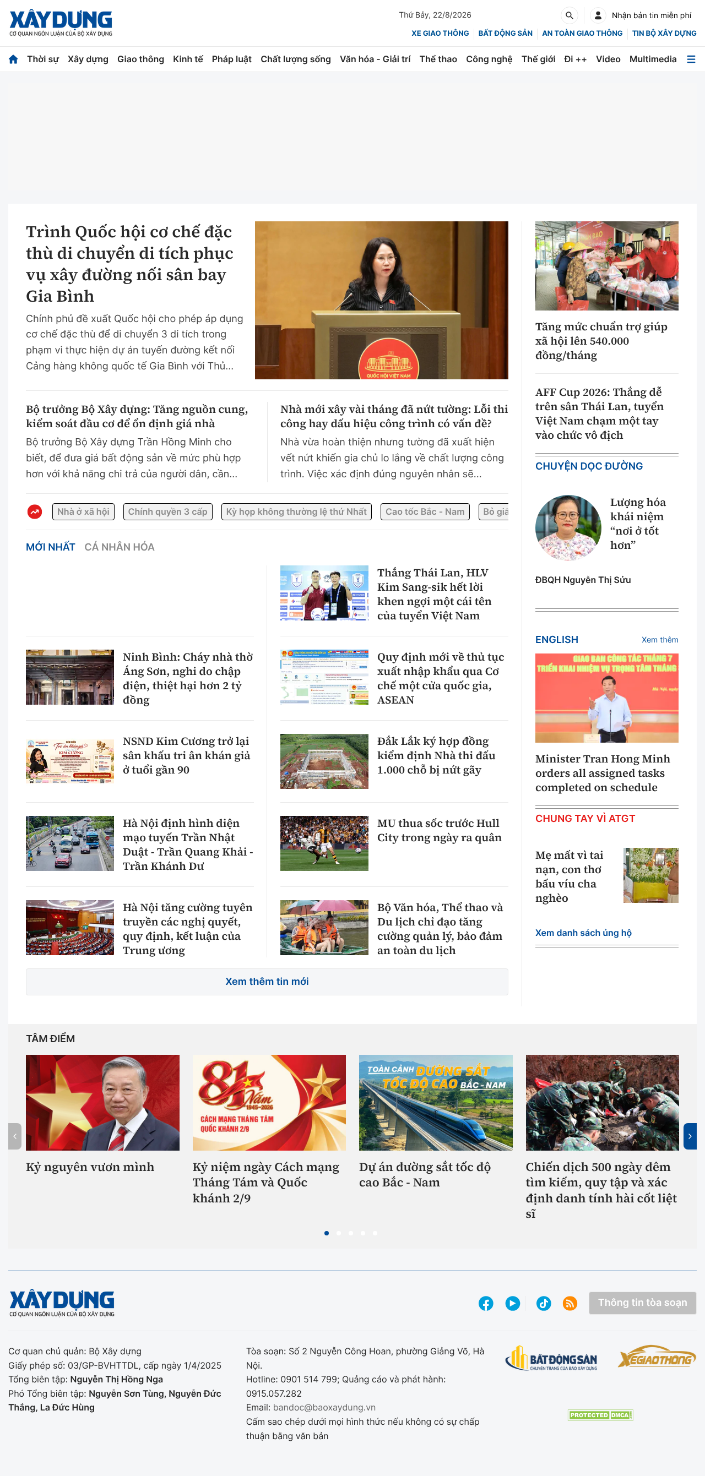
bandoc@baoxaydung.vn (324, 1407)
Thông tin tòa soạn (642, 1303)
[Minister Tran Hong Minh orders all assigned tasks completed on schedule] (607, 698)
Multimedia (653, 58)
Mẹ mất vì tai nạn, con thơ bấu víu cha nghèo (569, 876)
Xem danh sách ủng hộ (583, 932)
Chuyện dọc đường (589, 466)
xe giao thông (440, 33)
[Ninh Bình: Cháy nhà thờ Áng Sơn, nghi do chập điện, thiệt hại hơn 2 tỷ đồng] (70, 677)
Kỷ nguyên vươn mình (90, 1167)
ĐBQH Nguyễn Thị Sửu (583, 579)
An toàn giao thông (582, 33)
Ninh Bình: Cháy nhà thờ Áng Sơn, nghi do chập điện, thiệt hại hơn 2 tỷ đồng (188, 678)
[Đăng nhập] (598, 15)
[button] (326, 1233)
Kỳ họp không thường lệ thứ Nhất (296, 511)
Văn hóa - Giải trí (375, 58)
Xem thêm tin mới (267, 982)
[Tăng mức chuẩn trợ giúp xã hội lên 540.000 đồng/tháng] (607, 266)
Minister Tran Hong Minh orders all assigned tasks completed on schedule (602, 772)
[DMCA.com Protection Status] (600, 1415)
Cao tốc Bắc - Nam (425, 511)
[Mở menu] (691, 59)
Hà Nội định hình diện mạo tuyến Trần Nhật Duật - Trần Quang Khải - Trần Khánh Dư (188, 844)
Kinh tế (188, 58)
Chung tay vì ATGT (585, 819)
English (556, 640)
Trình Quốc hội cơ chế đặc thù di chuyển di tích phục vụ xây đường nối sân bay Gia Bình (130, 264)
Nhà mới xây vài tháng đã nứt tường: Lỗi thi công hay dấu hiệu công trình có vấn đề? (394, 416)
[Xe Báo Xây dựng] (657, 1356)
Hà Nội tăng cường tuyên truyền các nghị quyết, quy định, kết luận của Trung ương (188, 928)
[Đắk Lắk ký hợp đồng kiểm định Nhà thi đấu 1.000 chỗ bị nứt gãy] (324, 761)
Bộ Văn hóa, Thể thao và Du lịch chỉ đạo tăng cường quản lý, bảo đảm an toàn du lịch (440, 928)
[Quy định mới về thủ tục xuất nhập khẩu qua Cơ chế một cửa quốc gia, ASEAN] (324, 677)
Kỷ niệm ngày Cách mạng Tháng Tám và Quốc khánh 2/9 (266, 1183)
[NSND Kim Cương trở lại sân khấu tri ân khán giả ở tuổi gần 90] (70, 761)
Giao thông (140, 58)
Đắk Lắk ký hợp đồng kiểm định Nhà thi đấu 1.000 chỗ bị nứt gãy (436, 755)
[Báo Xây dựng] (60, 23)
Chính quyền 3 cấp (168, 511)
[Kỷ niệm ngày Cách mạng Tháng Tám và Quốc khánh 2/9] (269, 1103)
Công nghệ (489, 58)
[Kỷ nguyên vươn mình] (103, 1103)
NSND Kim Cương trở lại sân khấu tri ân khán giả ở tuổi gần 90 (187, 755)
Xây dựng (88, 58)
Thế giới (539, 58)
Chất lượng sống (296, 58)
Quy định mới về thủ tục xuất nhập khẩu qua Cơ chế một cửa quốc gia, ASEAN (440, 678)
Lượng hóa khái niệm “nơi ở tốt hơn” (638, 523)
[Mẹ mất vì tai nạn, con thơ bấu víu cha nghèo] (651, 875)
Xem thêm (660, 640)
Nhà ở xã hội (83, 511)
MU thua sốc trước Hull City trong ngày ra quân (439, 830)
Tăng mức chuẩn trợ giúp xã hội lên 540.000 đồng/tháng (601, 340)
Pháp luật (232, 58)
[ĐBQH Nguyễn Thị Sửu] (568, 528)
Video (608, 58)
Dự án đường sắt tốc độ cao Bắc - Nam (425, 1175)
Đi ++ (576, 58)
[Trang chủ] (13, 59)
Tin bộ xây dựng (664, 33)
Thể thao (438, 58)
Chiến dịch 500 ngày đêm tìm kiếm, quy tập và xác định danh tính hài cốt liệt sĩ (601, 1190)
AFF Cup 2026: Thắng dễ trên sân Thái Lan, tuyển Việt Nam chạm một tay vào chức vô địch (599, 413)
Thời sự (43, 58)
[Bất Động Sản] (552, 1358)
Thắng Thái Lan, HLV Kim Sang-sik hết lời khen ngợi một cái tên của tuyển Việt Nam (434, 594)
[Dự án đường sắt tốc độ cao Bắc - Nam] (436, 1103)
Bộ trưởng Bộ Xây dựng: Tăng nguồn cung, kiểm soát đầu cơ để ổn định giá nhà (137, 416)
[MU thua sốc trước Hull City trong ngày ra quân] (324, 843)
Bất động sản (506, 33)
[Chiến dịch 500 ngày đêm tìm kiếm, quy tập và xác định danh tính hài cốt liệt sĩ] (603, 1103)
